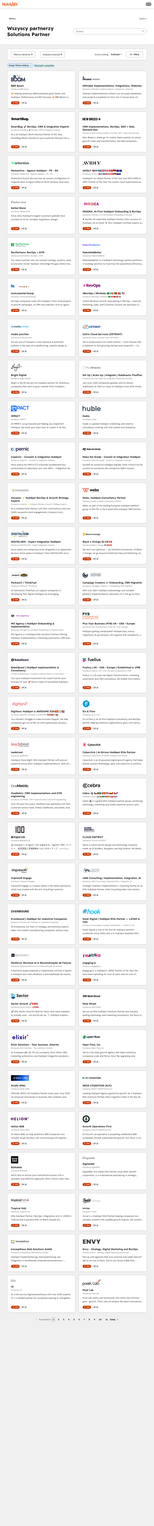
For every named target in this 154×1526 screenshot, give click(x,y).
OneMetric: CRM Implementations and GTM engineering (36, 795)
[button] (143, 18)
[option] (22, 54)
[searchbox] (110, 31)
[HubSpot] (9, 4)
